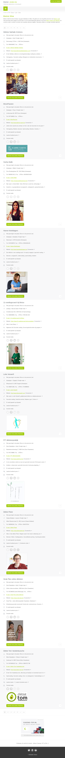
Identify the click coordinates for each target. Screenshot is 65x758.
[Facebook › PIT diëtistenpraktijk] (11, 478)
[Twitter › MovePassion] (7, 141)
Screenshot (34, 50)
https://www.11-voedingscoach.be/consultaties (22, 321)
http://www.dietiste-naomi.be (18, 122)
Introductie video (25, 543)
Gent (17, 446)
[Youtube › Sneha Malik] (18, 196)
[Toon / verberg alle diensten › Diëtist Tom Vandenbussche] (34, 676)
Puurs (14, 110)
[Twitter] (29, 750)
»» (23, 27)
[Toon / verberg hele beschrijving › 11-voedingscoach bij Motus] (34, 324)
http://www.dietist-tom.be (17, 669)
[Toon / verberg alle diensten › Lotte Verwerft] (34, 399)
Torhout (18, 657)
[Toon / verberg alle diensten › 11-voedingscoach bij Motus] (34, 327)
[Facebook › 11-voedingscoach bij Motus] (11, 340)
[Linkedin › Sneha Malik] (14, 196)
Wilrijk (14, 168)
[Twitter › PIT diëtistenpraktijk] (7, 478)
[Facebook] (32, 750)
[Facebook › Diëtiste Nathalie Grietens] (11, 70)
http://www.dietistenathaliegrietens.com (20, 50)
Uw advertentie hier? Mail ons (32, 735)
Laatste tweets (10, 682)
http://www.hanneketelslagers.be (19, 249)
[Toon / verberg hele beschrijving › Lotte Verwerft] (34, 396)
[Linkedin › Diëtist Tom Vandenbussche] (14, 688)
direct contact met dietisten (53, 20)
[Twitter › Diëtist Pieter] (7, 549)
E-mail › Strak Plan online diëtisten (14, 594)
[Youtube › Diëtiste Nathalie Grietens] (18, 70)
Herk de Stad (15, 308)
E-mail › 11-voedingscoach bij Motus (15, 318)
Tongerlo (15, 380)
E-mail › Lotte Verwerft (11, 390)
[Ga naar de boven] (60, 97)
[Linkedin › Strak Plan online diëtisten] (14, 617)
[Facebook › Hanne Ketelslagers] (11, 268)
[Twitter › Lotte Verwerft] (7, 412)
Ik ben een (56, 1)
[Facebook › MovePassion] (11, 141)
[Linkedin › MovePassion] (14, 141)
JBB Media (31, 754)
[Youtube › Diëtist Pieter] (18, 549)
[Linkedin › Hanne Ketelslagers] (14, 268)
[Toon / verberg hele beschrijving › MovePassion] (34, 126)
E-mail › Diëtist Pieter (11, 527)
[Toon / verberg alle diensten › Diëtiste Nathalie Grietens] (34, 57)
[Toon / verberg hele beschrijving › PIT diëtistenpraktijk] (34, 462)
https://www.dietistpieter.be (17, 530)
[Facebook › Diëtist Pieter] (11, 549)
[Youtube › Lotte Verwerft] (18, 412)
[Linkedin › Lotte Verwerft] (14, 412)
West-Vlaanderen (10, 657)
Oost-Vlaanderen (10, 446)
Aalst (17, 585)
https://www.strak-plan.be (17, 598)
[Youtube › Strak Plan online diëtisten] (18, 617)
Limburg (8, 308)
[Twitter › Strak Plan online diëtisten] (7, 617)
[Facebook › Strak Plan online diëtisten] (11, 617)
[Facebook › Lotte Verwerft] (11, 412)
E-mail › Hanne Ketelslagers (13, 246)
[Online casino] (33, 719)
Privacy (35, 754)
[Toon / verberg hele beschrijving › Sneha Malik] (34, 184)
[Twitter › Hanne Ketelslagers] (7, 268)
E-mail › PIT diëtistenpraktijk (13, 455)
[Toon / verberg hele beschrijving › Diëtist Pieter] (34, 534)
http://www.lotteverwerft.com (18, 393)
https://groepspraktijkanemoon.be (19, 180)
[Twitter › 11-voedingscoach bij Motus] (7, 340)
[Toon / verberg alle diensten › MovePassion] (34, 129)
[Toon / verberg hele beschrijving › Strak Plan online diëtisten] (34, 601)
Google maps (20, 38)
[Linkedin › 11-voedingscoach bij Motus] (14, 340)
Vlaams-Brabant (10, 518)
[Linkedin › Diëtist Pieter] (14, 549)
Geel (14, 38)
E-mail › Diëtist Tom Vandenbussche (15, 666)
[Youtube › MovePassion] (18, 141)
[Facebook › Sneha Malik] (11, 196)
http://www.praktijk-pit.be (17, 459)
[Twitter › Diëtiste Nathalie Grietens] (7, 70)
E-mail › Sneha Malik (11, 177)
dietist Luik (56, 18)
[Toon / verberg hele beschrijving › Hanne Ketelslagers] (34, 252)
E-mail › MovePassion (11, 119)
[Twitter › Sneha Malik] (7, 196)
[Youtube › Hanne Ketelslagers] (18, 268)
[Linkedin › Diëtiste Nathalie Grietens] (14, 70)
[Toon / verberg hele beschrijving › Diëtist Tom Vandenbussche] (34, 673)
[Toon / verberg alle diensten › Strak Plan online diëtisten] (34, 604)
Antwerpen (9, 38)
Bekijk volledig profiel (15, 97)
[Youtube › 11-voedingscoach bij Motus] (18, 340)
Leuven (17, 518)
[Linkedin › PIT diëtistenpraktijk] (14, 478)
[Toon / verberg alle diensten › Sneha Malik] (34, 187)
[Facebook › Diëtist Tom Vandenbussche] (11, 688)
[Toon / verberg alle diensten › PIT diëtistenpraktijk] (34, 465)
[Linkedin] (35, 750)
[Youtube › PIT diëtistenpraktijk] (18, 478)
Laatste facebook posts (12, 63)
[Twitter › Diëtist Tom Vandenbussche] (7, 688)
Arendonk (15, 236)
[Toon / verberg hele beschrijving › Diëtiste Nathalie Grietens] (34, 54)
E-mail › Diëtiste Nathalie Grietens (14, 47)
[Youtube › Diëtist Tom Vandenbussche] (18, 688)
